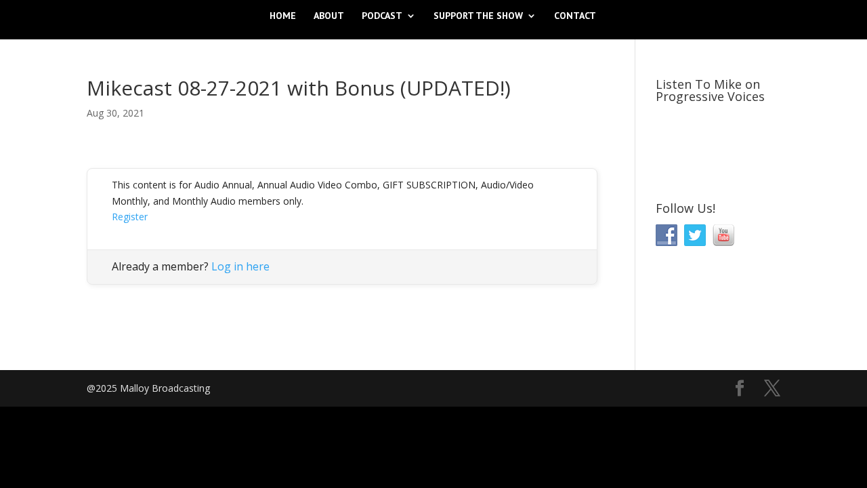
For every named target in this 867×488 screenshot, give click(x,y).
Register (130, 216)
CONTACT (575, 16)
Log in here (240, 266)
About (329, 16)
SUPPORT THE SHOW (478, 16)
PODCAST (382, 16)
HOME (283, 16)
